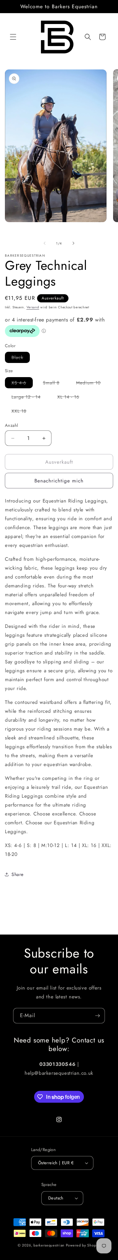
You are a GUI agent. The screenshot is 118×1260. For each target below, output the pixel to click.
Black (20, 358)
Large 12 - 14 (29, 397)
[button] (13, 37)
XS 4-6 (22, 383)
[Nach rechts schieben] (73, 243)
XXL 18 (22, 412)
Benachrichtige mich (59, 480)
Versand (33, 307)
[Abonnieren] (97, 1015)
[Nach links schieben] (44, 243)
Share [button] (17, 874)
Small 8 (54, 383)
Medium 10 (91, 383)
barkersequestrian (49, 1245)
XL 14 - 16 (71, 397)
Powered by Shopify (83, 1245)
